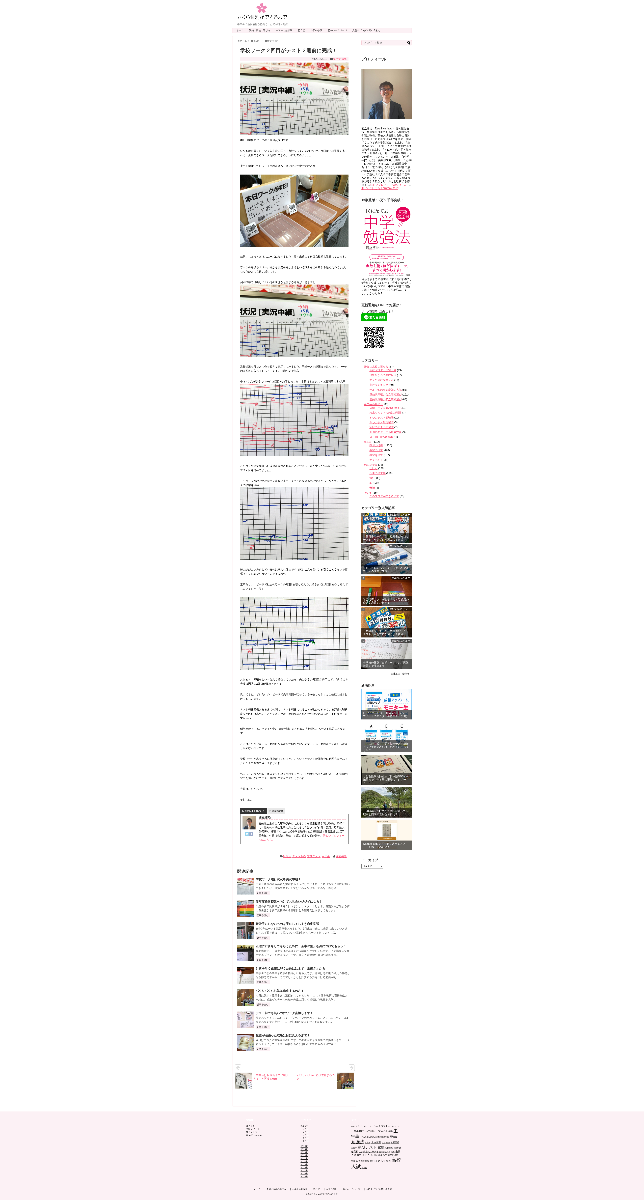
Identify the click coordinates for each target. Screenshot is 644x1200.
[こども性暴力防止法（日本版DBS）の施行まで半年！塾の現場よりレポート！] (386, 770)
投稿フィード (253, 1129)
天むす (354, 1148)
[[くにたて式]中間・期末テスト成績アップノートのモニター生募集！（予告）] (386, 704)
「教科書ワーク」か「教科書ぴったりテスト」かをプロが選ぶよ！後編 (386, 633)
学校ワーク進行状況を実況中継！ (278, 879)
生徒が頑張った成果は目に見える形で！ (283, 1035)
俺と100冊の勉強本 (381, 437)
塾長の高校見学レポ (381, 380)
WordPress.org (254, 1135)
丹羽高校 (373, 1137)
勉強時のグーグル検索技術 (385, 432)
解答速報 (373, 1161)
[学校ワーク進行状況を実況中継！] (245, 886)
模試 (376, 1155)
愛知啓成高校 (384, 1152)
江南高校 (382, 1155)
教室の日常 (376, 450)
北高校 (367, 1142)
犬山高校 (355, 1161)
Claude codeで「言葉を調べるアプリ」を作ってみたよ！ (384, 845)
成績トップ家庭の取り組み (385, 407)
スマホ (384, 1126)
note (353, 1126)
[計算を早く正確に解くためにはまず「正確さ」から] (245, 975)
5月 (305, 1135)
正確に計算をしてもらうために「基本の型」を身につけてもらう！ (301, 946)
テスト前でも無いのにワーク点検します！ (284, 1013)
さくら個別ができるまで (326, 1194)
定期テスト (313, 856)
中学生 (326, 856)
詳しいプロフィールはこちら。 (389, 184)
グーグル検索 (374, 1126)
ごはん (373, 468)
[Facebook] (251, 834)
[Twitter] (247, 834)
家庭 (381, 1147)
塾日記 (302, 30)
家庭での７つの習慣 (381, 427)
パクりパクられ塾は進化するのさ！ (280, 990)
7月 (305, 1132)
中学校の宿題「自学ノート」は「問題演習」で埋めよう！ (386, 664)
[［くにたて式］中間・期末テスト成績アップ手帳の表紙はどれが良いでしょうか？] (386, 737)
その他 (368, 492)
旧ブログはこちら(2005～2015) (380, 188)
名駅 (384, 1142)
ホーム (240, 30)
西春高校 (365, 1161)
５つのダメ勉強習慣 (381, 422)
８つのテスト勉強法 (381, 417)
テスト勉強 (299, 856)
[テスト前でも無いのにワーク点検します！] (245, 1020)
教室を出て (376, 455)
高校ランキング (378, 384)
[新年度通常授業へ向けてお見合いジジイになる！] (245, 908)
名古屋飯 (376, 1142)
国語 (388, 1142)
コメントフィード (255, 1132)
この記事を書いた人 (254, 811)
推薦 (393, 1152)
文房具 (366, 1154)
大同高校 (395, 1142)
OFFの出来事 (377, 473)
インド (358, 1126)
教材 (359, 1155)
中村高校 (364, 1137)
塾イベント (376, 460)
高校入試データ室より (382, 370)
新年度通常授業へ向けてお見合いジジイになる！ (289, 901)
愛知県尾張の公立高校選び (385, 394)
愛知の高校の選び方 (261, 30)
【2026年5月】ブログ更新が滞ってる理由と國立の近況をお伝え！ (385, 813)
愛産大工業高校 (371, 1152)
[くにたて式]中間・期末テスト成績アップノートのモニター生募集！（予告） (386, 715)
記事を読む (263, 893)
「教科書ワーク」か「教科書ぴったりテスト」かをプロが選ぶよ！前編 (386, 538)
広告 (361, 1152)
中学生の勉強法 (285, 30)
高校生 (364, 1168)
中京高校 (389, 1131)
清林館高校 (393, 1155)
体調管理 (381, 1137)
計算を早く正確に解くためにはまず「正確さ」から (290, 968)
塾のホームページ (338, 30)
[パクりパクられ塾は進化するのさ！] (245, 997)
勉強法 (287, 856)
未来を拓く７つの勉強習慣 (385, 412)
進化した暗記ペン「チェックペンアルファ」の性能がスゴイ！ (386, 570)
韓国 (388, 1161)
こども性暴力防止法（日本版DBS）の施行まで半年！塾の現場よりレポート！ (386, 779)
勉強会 (393, 1136)
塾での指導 (340, 59)
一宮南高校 (357, 1131)
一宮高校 (380, 1131)
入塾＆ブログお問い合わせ (367, 30)
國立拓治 (341, 856)
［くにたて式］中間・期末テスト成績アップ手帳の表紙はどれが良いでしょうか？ (386, 746)
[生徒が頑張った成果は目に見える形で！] (245, 1042)
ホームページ (393, 1126)
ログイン (250, 1126)
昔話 (372, 487)
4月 (305, 1138)
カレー (366, 1126)
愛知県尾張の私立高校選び (385, 399)
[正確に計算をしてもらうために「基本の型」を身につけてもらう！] (245, 953)
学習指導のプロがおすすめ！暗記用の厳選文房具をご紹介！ (386, 601)
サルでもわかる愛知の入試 (385, 389)
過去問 (382, 1160)
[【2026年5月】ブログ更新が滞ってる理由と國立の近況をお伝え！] (386, 802)
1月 (305, 1141)
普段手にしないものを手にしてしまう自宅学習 (287, 924)
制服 (387, 1137)
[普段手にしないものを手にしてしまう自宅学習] (245, 930)
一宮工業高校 (369, 1131)
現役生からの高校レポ (382, 375)
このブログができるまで (384, 496)
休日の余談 (318, 30)
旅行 (372, 478)
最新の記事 (277, 811)
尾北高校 (389, 1148)
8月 (305, 1129)
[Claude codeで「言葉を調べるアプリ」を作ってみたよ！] (386, 835)
